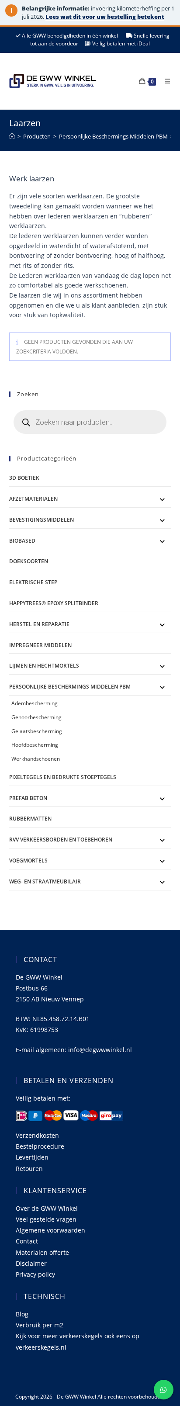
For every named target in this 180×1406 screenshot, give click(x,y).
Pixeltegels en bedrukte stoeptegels (62, 777)
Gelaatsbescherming (36, 731)
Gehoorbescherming (36, 717)
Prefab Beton (28, 798)
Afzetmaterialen (33, 498)
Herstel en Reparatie (39, 624)
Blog (22, 1314)
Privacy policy (35, 1274)
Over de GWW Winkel (47, 1208)
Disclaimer (31, 1263)
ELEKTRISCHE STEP (33, 582)
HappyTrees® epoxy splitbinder (53, 603)
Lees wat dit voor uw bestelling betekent (104, 17)
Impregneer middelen (40, 645)
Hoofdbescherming (34, 744)
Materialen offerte (42, 1252)
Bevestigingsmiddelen (41, 519)
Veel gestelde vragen (46, 1219)
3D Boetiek (24, 477)
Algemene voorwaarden (50, 1230)
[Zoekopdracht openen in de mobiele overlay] (90, 422)
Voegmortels (28, 860)
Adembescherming (34, 703)
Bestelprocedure (40, 1146)
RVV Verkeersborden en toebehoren (60, 839)
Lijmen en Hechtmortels (44, 665)
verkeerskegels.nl (41, 1347)
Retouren (29, 1168)
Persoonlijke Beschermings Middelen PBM (70, 686)
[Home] (12, 136)
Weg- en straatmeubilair (45, 881)
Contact (27, 1241)
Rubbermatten (30, 818)
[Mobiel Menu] (164, 81)
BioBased (22, 540)
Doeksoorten (28, 561)
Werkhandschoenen (35, 758)
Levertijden (32, 1157)
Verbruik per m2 (39, 1325)
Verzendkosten (37, 1135)
